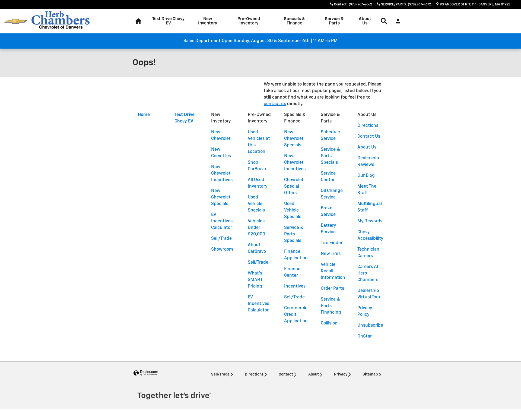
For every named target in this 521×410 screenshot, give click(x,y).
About (313, 374)
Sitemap (370, 374)
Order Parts (332, 288)
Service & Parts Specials (293, 234)
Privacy (340, 374)
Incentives (295, 286)
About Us (365, 21)
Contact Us (368, 136)
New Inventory (207, 21)
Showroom (222, 249)
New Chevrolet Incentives (222, 173)
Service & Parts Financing (331, 306)
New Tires (331, 254)
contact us (275, 104)
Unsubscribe (370, 325)
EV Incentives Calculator (222, 221)
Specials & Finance (294, 21)
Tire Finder (331, 243)
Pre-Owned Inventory (248, 21)
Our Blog (366, 176)
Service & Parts (334, 21)
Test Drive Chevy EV (168, 21)
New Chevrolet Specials (221, 197)
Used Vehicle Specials (256, 204)
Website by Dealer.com (146, 373)
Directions (367, 126)
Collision (329, 323)
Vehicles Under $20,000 (256, 227)
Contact (286, 374)
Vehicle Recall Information (333, 271)
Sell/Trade (221, 238)
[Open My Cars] (396, 21)
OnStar (364, 336)
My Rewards (369, 221)
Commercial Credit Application (296, 314)
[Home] (15, 21)
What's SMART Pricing (255, 280)
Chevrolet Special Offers (294, 186)
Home (144, 115)
